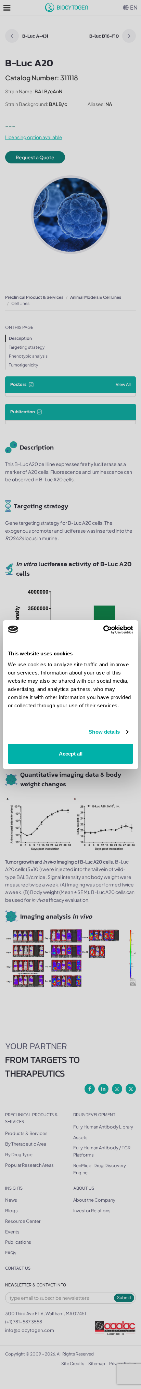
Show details (104, 732)
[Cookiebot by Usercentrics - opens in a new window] (103, 629)
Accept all (70, 754)
